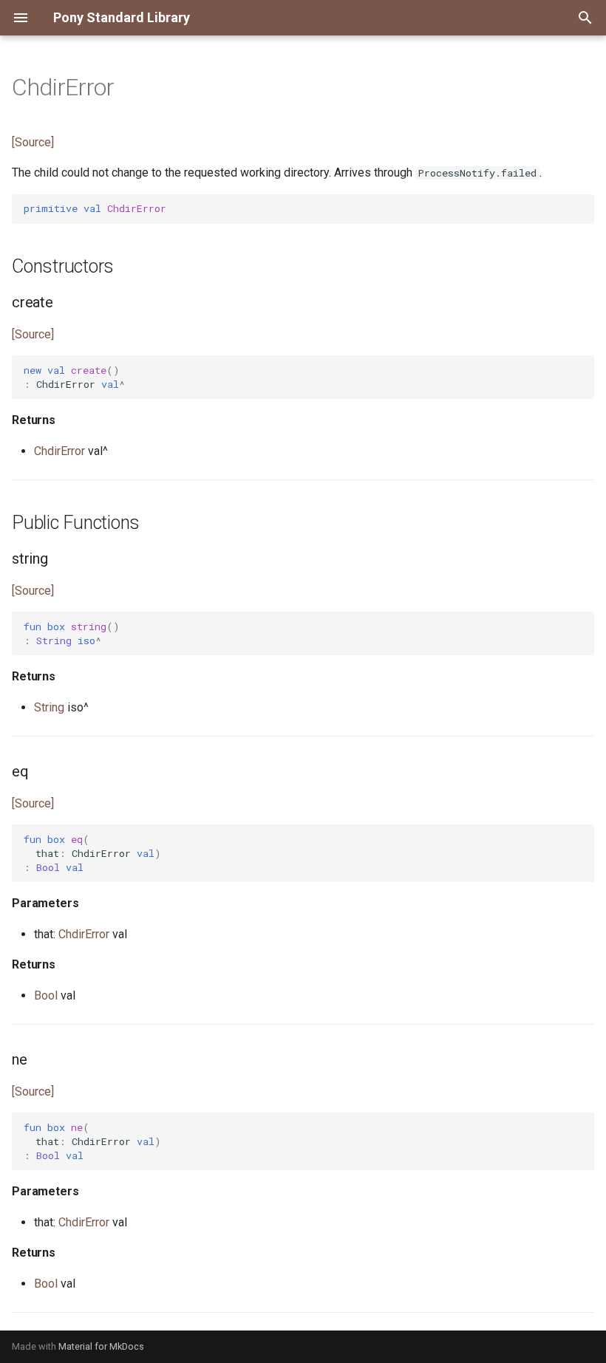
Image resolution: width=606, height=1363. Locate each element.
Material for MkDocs (101, 1346)
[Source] (33, 142)
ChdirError (59, 451)
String (49, 707)
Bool (46, 995)
